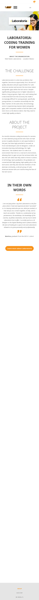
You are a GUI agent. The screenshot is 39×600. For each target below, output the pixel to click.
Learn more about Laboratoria (19, 248)
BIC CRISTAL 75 (19, 597)
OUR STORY (19, 593)
